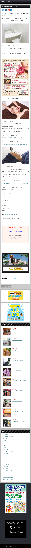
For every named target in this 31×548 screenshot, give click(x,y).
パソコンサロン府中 (17, 401)
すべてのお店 (5, 434)
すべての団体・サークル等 (8, 436)
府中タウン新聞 (9, 546)
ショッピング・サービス (7, 470)
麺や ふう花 (15, 350)
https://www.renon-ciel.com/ (11, 214)
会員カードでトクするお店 (8, 479)
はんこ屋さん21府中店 (17, 390)
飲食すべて (5, 438)
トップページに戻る (6, 286)
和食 (4, 442)
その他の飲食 (6, 466)
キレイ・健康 (5, 468)
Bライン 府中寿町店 (17, 411)
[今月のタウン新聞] (15, 512)
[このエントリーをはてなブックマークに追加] (14, 279)
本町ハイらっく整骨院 (17, 360)
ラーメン (5, 455)
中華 (4, 445)
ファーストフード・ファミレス (9, 457)
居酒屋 (5, 440)
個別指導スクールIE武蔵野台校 (19, 421)
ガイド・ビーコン (16, 329)
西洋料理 (5, 447)
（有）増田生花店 (16, 370)
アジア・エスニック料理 (8, 451)
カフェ (5, 462)
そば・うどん (6, 453)
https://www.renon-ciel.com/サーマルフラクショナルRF (15, 183)
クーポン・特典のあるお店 (8, 477)
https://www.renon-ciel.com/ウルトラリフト (12, 137)
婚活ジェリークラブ (17, 340)
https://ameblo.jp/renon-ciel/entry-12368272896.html (14, 144)
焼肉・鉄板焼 (6, 449)
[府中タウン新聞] (7, 1)
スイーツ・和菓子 (7, 464)
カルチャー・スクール (7, 472)
